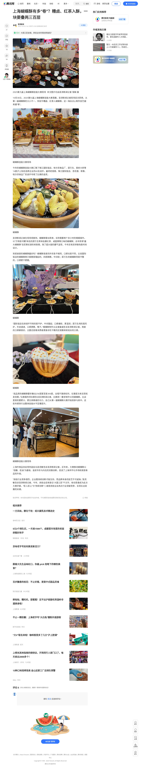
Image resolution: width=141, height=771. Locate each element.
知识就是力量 (17, 591)
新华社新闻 (16, 627)
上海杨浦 (16, 644)
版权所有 (53, 764)
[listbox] (50, 592)
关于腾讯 (16, 755)
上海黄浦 (16, 609)
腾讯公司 (47, 764)
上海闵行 (16, 662)
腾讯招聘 (59, 755)
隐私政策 (39, 755)
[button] (122, 19)
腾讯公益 (66, 755)
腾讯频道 (80, 755)
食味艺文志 (16, 520)
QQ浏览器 (73, 755)
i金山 (14, 680)
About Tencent (24, 755)
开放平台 (46, 755)
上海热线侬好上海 (19, 573)
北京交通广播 (17, 556)
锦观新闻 (16, 538)
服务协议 (32, 755)
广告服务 (53, 755)
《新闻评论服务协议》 (42, 688)
